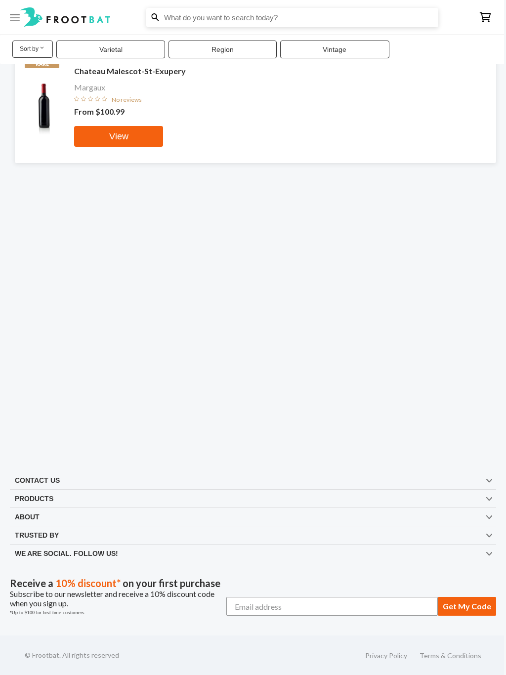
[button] (253, 17)
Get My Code (467, 606)
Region (222, 49)
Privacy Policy (386, 655)
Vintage (334, 49)
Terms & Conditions (450, 655)
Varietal (111, 49)
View (118, 136)
